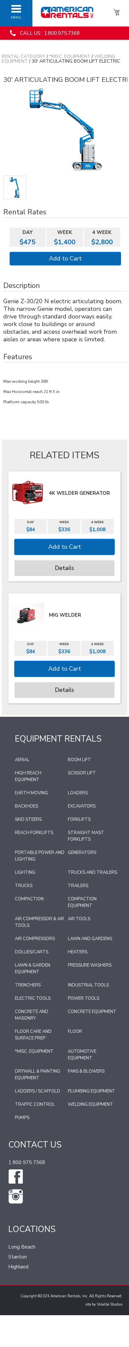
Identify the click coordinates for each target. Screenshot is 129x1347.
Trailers (78, 886)
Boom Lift (79, 760)
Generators (82, 853)
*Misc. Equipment (69, 56)
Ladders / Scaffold (37, 1091)
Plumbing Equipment (91, 1091)
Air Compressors (35, 939)
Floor (75, 1032)
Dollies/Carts (31, 952)
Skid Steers (28, 819)
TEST (15, 187)
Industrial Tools (88, 985)
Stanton (17, 1257)
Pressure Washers (89, 965)
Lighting (25, 872)
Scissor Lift (82, 773)
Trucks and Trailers (92, 872)
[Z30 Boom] (65, 128)
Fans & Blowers (86, 1071)
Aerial (22, 760)
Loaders (78, 793)
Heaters (77, 952)
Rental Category (23, 56)
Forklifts (79, 819)
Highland (18, 1266)
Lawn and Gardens (90, 939)
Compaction (29, 899)
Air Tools (79, 919)
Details (64, 568)
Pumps (22, 1118)
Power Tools (83, 998)
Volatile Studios (109, 1304)
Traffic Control (35, 1104)
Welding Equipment (90, 1104)
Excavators (82, 806)
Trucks (23, 886)
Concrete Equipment (92, 1012)
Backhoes (26, 806)
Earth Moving (31, 793)
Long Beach (21, 1247)
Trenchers (28, 985)
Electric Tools (33, 998)
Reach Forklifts (34, 833)
